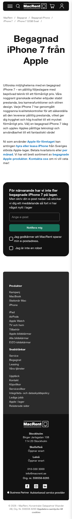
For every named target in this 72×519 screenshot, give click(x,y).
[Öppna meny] (10, 6)
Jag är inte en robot (28, 248)
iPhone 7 (8, 21)
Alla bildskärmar (19, 338)
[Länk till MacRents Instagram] (36, 486)
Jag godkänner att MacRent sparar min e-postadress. (38, 239)
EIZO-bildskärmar (20, 342)
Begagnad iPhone (40, 17)
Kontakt (13, 380)
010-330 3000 (36, 469)
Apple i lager (16, 401)
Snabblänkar (17, 349)
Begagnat (22, 17)
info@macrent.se (36, 473)
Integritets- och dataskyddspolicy (29, 393)
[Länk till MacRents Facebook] (27, 486)
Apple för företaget (41, 141)
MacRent (7, 17)
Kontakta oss (38, 158)
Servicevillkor (17, 388)
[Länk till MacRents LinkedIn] (45, 486)
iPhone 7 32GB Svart (28, 21)
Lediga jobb (16, 397)
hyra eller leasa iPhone (32, 146)
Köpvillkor (15, 384)
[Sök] (18, 6)
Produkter (15, 285)
